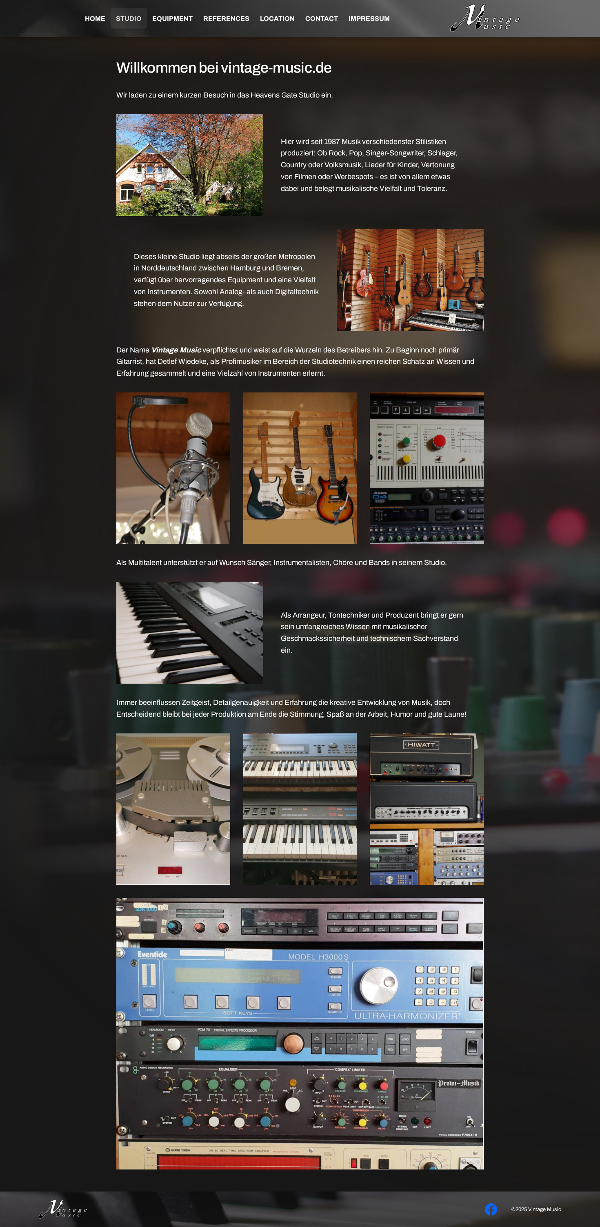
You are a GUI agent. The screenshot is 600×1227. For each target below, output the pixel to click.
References (226, 18)
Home (95, 18)
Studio (129, 18)
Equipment (172, 18)
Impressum (369, 18)
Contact (321, 18)
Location (277, 18)
